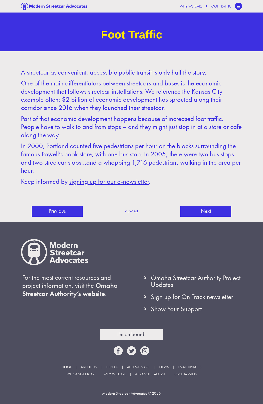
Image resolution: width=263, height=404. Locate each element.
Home (67, 367)
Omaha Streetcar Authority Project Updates (195, 281)
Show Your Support (176, 309)
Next (206, 211)
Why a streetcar (80, 374)
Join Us (112, 367)
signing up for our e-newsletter (109, 181)
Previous (57, 211)
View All (131, 211)
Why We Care (191, 6)
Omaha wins (185, 374)
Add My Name (138, 367)
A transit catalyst (150, 374)
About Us (89, 367)
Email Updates (189, 367)
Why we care (114, 374)
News (164, 367)
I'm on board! (131, 334)
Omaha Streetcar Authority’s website (70, 289)
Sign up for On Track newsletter (192, 296)
